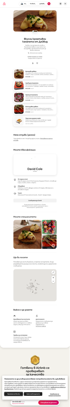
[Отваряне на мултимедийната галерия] (35, 21)
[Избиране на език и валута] (60, 4)
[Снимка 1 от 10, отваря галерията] (27, 234)
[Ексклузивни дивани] (35, 109)
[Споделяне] (33, 63)
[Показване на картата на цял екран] (53, 272)
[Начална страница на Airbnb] (4, 3)
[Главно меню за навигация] (65, 4)
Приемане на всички (13, 394)
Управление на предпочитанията (54, 394)
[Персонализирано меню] (35, 121)
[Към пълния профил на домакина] (35, 164)
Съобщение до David (35, 200)
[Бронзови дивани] (35, 74)
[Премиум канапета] (35, 97)
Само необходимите (33, 394)
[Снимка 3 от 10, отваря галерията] (49, 242)
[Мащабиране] (53, 277)
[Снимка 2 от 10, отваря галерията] (49, 227)
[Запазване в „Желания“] (37, 63)
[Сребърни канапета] (35, 85)
